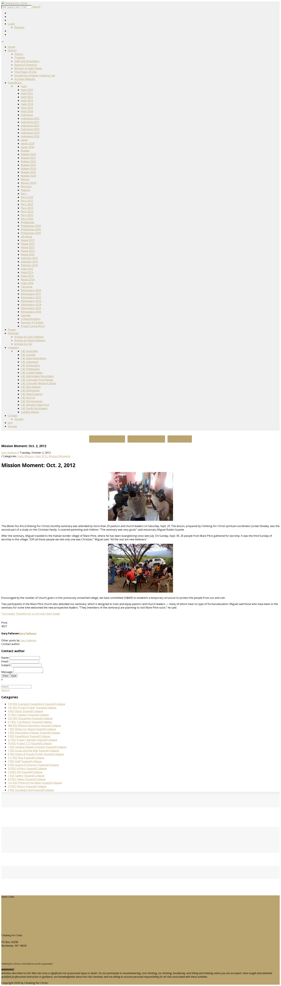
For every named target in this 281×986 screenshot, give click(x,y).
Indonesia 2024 (30, 133)
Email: (4, 661)
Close (5, 676)
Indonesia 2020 (30, 118)
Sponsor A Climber (32, 322)
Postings (13, 333)
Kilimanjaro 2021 (31, 294)
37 (9, 715)
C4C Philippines (30, 369)
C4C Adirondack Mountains (37, 376)
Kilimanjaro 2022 (31, 297)
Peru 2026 (27, 218)
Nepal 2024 (28, 251)
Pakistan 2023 (29, 261)
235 (10, 718)
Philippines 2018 (31, 226)
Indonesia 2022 (30, 125)
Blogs (7, 918)
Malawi (25, 150)
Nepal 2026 (28, 279)
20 (9, 768)
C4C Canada (28, 354)
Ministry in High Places (28, 68)
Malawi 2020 (28, 154)
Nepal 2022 (28, 244)
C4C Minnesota (30, 390)
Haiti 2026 (27, 111)
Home (11, 47)
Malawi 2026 (28, 176)
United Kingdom (30, 319)
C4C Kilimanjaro (30, 365)
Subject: (6, 665)
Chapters (13, 347)
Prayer (12, 329)
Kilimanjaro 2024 (31, 304)
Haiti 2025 (27, 108)
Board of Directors (25, 65)
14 (9, 772)
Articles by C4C (23, 344)
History (12, 50)
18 (9, 743)
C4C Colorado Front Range (37, 380)
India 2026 (27, 283)
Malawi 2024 (28, 168)
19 (9, 786)
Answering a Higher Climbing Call (34, 75)
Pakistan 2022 (29, 258)
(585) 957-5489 (10, 952)
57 (9, 722)
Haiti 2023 (27, 100)
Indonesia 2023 (30, 129)
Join (10, 423)
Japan (24, 140)
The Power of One (25, 72)
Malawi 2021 (28, 158)
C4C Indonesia (29, 362)
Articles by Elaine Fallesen (29, 340)
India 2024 (27, 276)
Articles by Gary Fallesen (29, 337)
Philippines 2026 (31, 233)
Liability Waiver (30, 412)
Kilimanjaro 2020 (31, 290)
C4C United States (32, 372)
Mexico (25, 179)
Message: (7, 672)
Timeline (19, 57)
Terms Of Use (57, 983)
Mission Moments (60, 456)
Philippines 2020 (31, 229)
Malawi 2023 (28, 165)
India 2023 (27, 272)
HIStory (8, 907)
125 (10, 783)
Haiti (24, 86)
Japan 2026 (27, 147)
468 (10, 725)
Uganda (25, 315)
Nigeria (25, 190)
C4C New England (31, 394)
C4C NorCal (28, 397)
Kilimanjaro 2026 (31, 312)
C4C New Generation (33, 358)
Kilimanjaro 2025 (31, 308)
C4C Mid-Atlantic (31, 387)
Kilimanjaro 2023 (31, 301)
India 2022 (27, 269)
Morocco (26, 186)
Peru (24, 193)
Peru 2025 (27, 215)
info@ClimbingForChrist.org (18, 958)
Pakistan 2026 (29, 265)
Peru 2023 (27, 208)
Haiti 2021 (27, 93)
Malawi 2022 (28, 161)
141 (10, 707)
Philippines (27, 222)
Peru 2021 (27, 201)
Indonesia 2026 (30, 136)
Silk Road (26, 236)
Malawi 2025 (28, 172)
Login (11, 24)
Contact (12, 415)
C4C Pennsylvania (31, 401)
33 (9, 779)
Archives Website (24, 79)
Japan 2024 (27, 143)
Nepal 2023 (28, 247)
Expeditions (15, 82)
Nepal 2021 (28, 240)
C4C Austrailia (29, 351)
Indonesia (27, 115)
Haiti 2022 (27, 97)
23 (9, 740)
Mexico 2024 (28, 183)
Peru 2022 (27, 204)
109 (10, 704)
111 (10, 758)
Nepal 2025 (28, 254)
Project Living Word (33, 326)
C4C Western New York (35, 405)
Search (36, 6)
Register (19, 27)
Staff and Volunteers (26, 61)
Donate (18, 419)
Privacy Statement (79, 983)
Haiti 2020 (27, 90)
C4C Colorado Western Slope (38, 383)
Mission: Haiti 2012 (35, 456)
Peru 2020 (27, 197)
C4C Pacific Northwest (34, 408)
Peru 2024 (27, 211)
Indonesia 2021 (30, 122)
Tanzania (26, 286)
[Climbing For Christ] (14, 3)
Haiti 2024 (27, 104)
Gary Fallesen (9, 452)
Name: (5, 657)
